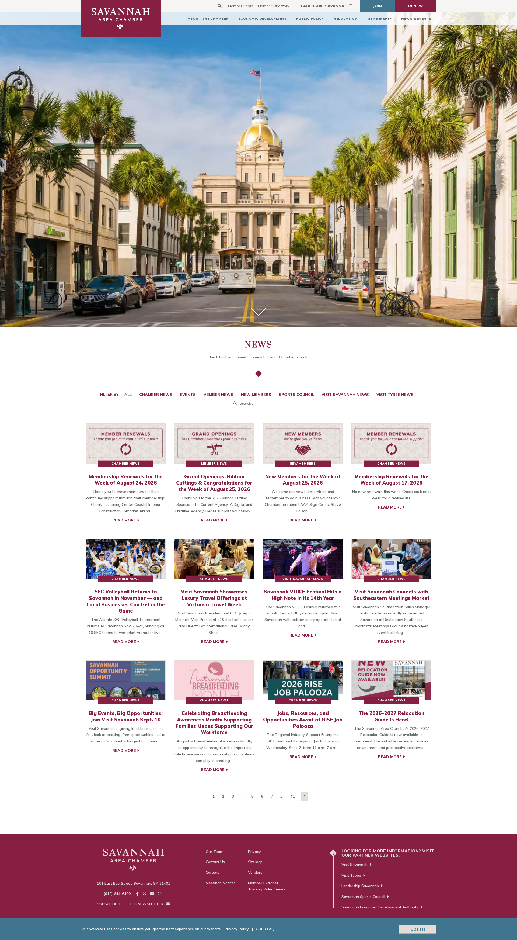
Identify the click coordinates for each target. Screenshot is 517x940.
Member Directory (273, 6)
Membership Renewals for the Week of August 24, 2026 (126, 480)
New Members (256, 394)
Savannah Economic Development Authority (379, 907)
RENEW (415, 6)
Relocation (346, 18)
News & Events (416, 18)
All (128, 394)
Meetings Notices (221, 882)
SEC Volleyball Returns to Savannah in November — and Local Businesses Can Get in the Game (125, 601)
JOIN (377, 6)
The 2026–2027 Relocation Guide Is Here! (391, 716)
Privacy (254, 851)
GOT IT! (417, 929)
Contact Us (215, 861)
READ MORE (124, 520)
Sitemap (255, 861)
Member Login (240, 6)
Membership (379, 18)
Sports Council (296, 394)
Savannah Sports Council (363, 896)
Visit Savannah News (345, 394)
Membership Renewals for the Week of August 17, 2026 (391, 480)
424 (293, 796)
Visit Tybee (351, 875)
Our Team (214, 851)
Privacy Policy (237, 929)
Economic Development (262, 18)
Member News (218, 394)
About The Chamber (208, 18)
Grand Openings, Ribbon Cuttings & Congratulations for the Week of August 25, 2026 (214, 483)
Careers (212, 872)
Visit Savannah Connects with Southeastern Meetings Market (391, 595)
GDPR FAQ (265, 929)
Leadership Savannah (323, 6)
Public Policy (310, 18)
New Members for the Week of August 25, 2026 (302, 480)
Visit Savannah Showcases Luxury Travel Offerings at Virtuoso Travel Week (214, 598)
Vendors (255, 872)
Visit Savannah (354, 864)
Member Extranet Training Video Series (266, 886)
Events (188, 394)
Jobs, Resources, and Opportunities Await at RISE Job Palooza (303, 719)
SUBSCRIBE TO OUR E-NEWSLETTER (130, 903)
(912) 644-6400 (117, 893)
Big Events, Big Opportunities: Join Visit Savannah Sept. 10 (126, 716)
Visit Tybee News (395, 394)
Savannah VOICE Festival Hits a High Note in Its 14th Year (303, 595)
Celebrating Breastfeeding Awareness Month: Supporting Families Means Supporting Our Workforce (214, 722)
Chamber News (155, 394)
